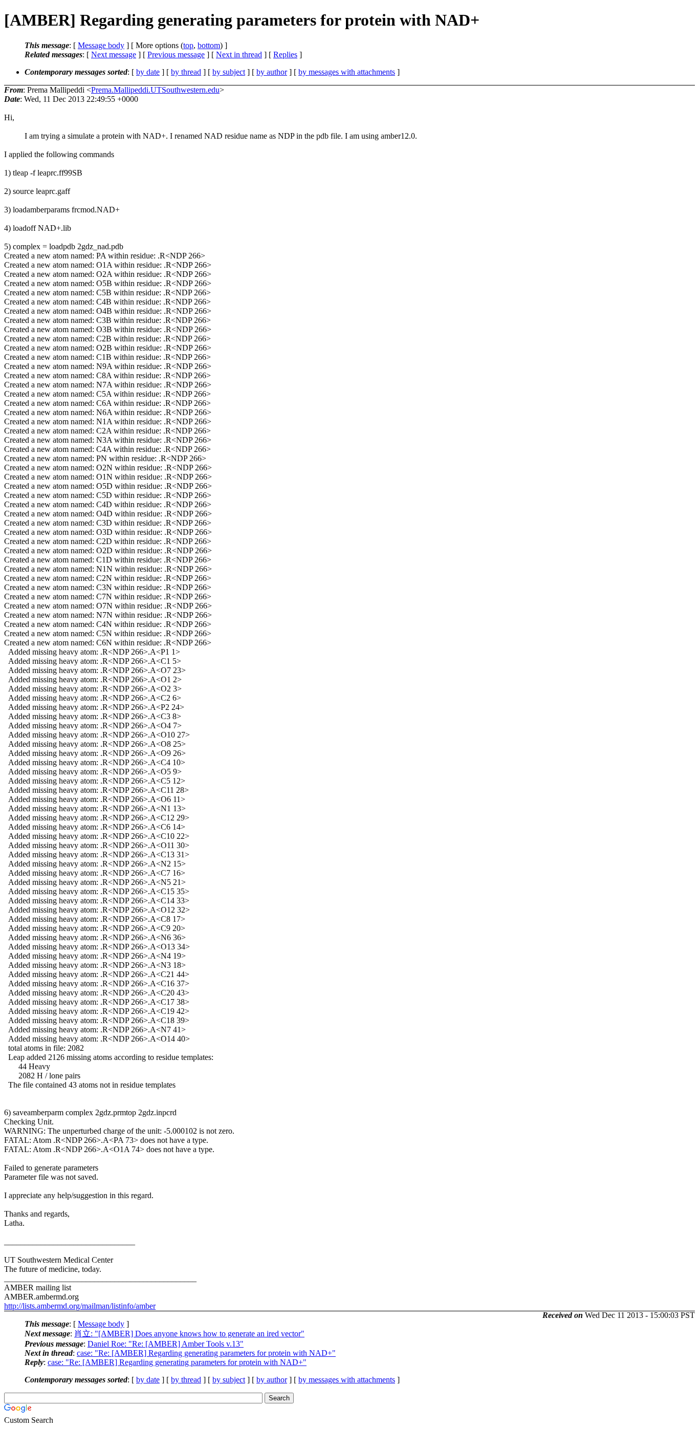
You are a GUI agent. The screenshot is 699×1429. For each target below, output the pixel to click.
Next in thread (239, 54)
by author (271, 72)
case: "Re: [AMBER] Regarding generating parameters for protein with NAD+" (206, 1353)
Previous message (176, 54)
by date (148, 72)
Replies (285, 54)
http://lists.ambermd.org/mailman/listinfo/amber (80, 1306)
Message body (101, 45)
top (188, 45)
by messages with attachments (346, 72)
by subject (228, 72)
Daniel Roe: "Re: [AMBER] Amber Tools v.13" (166, 1343)
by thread (186, 72)
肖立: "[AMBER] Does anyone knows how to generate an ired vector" (189, 1333)
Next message (113, 54)
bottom (209, 45)
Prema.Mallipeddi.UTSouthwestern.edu (155, 89)
